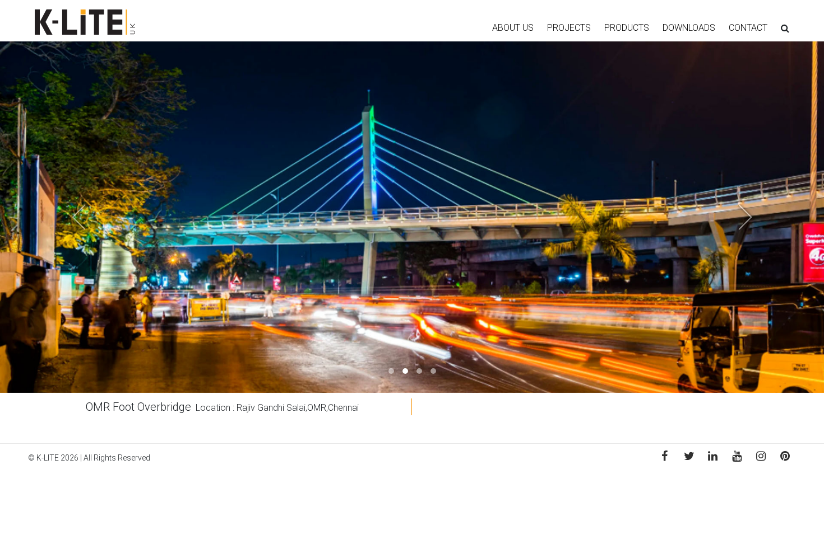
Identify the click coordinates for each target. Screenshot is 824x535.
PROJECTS (569, 27)
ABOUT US (513, 27)
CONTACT (748, 27)
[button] (62, 217)
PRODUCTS (626, 27)
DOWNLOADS (689, 27)
